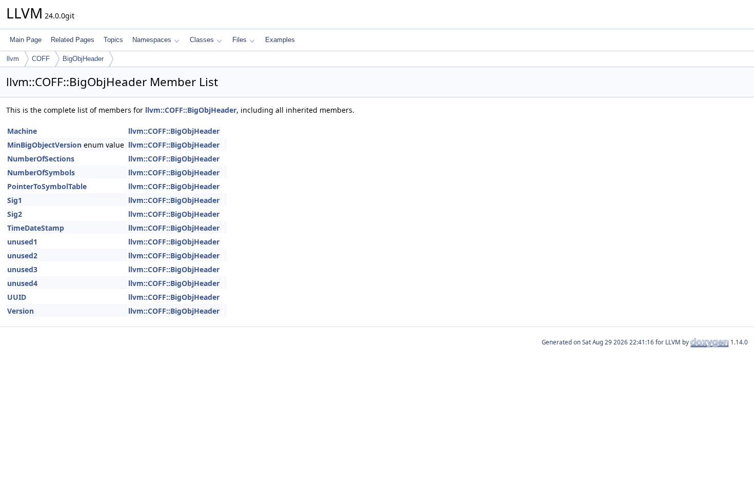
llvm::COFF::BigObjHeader (190, 110)
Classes (202, 40)
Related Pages (72, 40)
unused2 (22, 255)
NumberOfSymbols (41, 172)
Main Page (26, 40)
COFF (41, 59)
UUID (16, 297)
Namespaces (151, 40)
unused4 (22, 283)
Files (239, 40)
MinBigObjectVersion (44, 145)
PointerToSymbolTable (47, 186)
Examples (280, 40)
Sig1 (14, 200)
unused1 (22, 242)
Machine (22, 131)
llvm (13, 59)
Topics (113, 40)
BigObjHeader (83, 59)
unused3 (22, 269)
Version (20, 311)
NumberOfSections (40, 159)
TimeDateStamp (35, 228)
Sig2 (14, 214)
